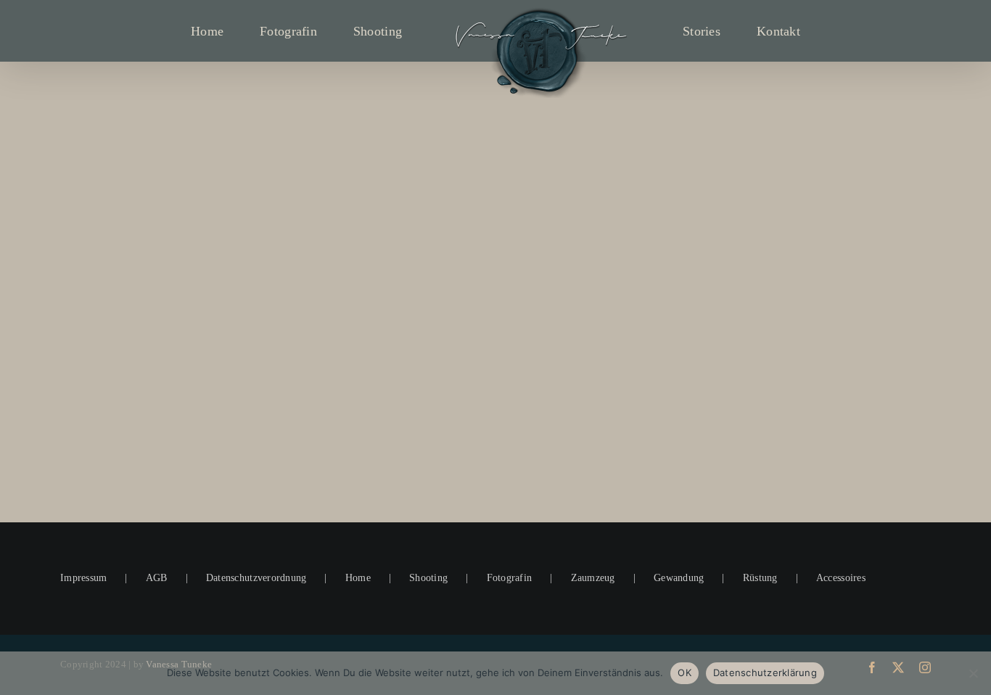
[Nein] (973, 673)
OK (684, 672)
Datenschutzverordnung (256, 577)
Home (358, 577)
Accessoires (840, 577)
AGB (157, 577)
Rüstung (760, 577)
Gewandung (679, 577)
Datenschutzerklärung (765, 672)
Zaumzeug (593, 577)
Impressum (83, 577)
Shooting (428, 577)
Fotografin (509, 577)
